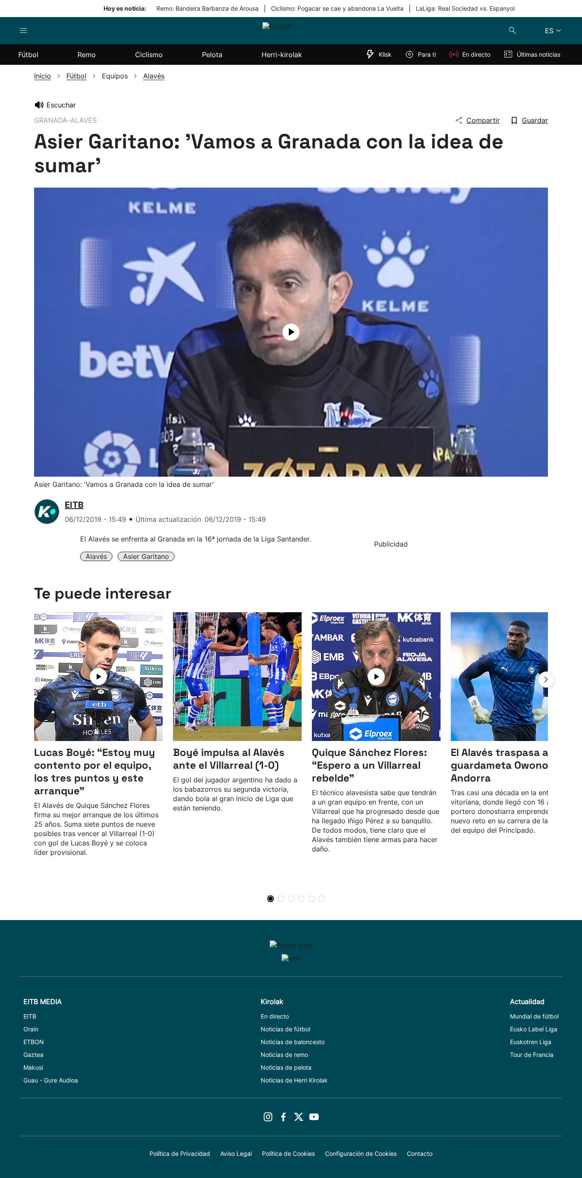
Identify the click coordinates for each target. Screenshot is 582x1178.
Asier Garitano (146, 556)
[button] (546, 679)
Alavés (96, 556)
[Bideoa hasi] (291, 332)
